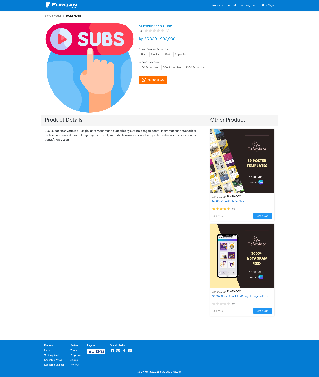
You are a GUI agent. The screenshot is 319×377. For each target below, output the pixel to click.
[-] (112, 351)
